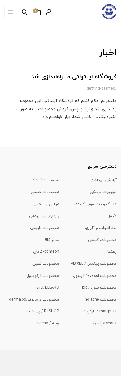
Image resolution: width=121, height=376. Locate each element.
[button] (49, 12)
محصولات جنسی (45, 192)
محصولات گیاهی (102, 240)
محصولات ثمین (45, 263)
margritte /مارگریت (99, 311)
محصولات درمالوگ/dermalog (34, 299)
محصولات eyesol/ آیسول (95, 275)
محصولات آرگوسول (42, 275)
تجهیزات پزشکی (103, 192)
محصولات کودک (45, 180)
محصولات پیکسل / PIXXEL (94, 263)
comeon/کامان (46, 251)
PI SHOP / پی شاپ (42, 311)
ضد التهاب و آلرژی (101, 228)
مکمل (112, 216)
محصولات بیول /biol (99, 287)
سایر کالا (52, 240)
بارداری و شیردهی (44, 216)
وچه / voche (48, 323)
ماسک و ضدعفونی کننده (96, 204)
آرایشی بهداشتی (103, 180)
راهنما (112, 251)
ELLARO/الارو (48, 287)
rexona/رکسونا (104, 323)
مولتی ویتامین (46, 204)
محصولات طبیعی (44, 228)
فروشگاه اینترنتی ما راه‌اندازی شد (74, 77)
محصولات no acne (101, 299)
